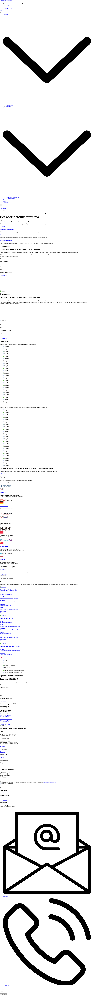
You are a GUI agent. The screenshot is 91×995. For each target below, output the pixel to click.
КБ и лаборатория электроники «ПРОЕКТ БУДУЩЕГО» (6, 718)
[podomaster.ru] (1, 503)
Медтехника (4, 234)
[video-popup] (1, 278)
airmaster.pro (4, 521)
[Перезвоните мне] (1, 207)
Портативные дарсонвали (6, 653)
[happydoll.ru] (1, 543)
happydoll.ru (4, 546)
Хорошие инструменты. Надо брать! (9, 597)
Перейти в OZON (7, 618)
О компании (9, 104)
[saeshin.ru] (1, 489)
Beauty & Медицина (10, 198)
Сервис (4, 201)
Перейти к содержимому (6, 0)
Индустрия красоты (6, 240)
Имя (1, 990)
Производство (9, 105)
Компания (2, 773)
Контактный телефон (5, 775)
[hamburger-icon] (0, 12)
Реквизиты (8, 106)
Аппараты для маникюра (6, 593)
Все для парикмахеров (5, 605)
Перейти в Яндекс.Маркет (10, 646)
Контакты (5, 202)
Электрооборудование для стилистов (9, 608)
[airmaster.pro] (4, 518)
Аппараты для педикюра (6, 612)
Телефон (2, 991)
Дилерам (5, 199)
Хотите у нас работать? (5, 715)
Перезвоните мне (4, 208)
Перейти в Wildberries (8, 590)
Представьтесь (3, 772)
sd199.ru (2, 559)
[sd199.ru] (1, 556)
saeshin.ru (3, 492)
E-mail (1, 776)
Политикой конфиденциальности (49, 782)
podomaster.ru (4, 506)
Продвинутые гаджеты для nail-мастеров (10, 601)
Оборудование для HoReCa (12, 197)
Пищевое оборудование (7, 229)
